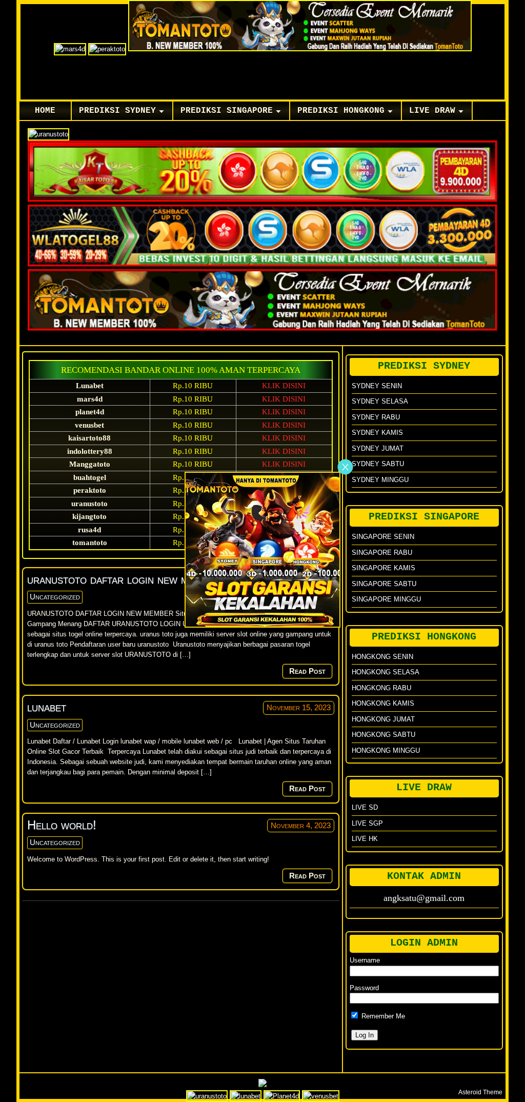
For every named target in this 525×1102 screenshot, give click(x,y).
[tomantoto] (262, 625)
